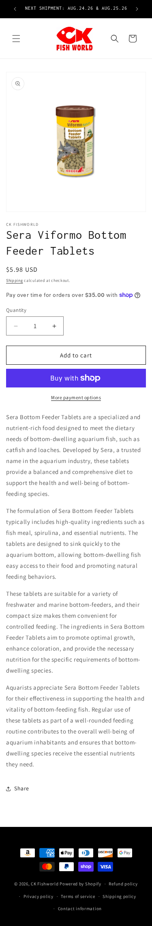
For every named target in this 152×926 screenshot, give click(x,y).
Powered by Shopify (80, 884)
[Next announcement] (137, 9)
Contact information (80, 908)
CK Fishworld (44, 884)
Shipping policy (119, 896)
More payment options (76, 397)
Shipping (14, 280)
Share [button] (21, 788)
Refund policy (123, 884)
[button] (16, 39)
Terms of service (78, 896)
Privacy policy (39, 896)
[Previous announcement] (15, 9)
